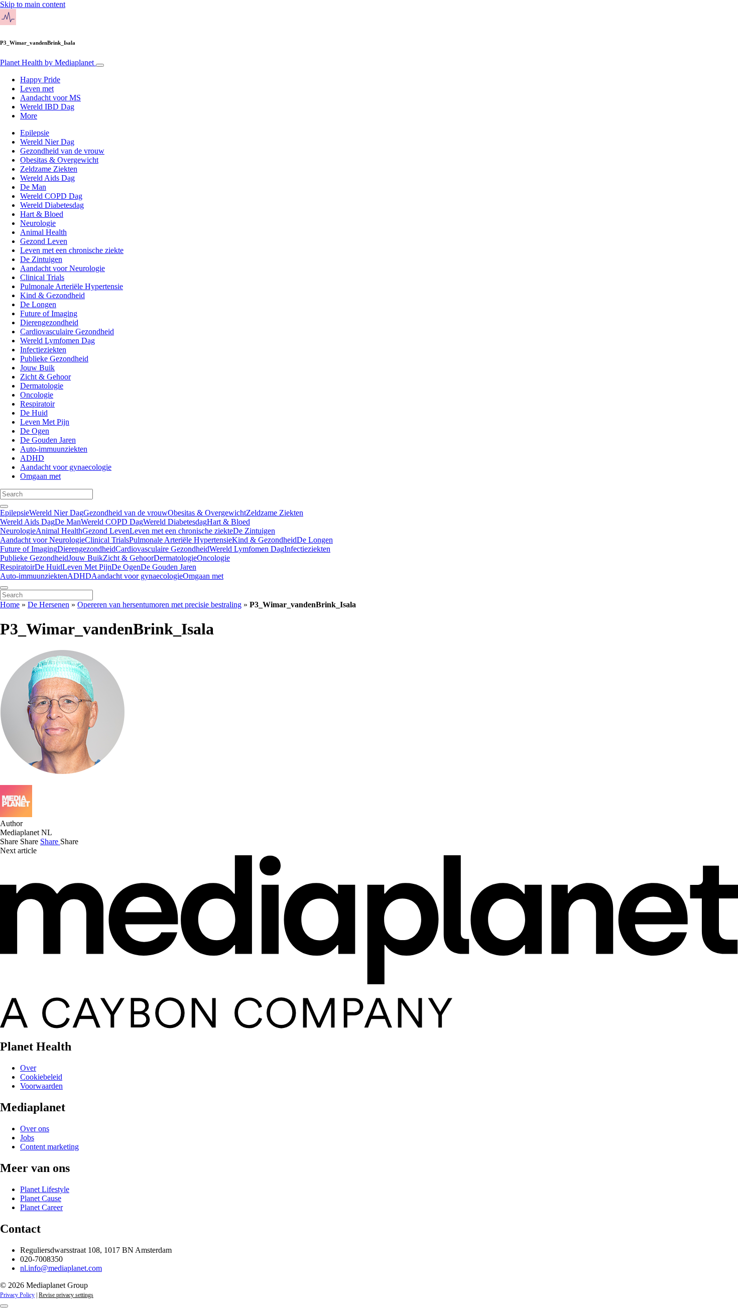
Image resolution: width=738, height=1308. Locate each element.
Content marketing (49, 1146)
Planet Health (47, 62)
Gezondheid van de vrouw (62, 151)
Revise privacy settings (66, 1294)
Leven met (37, 88)
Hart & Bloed (41, 214)
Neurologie (38, 223)
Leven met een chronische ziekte (72, 250)
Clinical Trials (42, 277)
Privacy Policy (17, 1294)
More (28, 115)
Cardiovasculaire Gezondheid (67, 331)
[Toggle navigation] (100, 65)
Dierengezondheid (49, 322)
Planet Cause (40, 1198)
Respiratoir (37, 404)
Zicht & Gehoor (45, 376)
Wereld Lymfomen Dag (57, 340)
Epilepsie (34, 132)
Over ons (34, 1128)
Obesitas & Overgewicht (59, 160)
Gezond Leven (43, 241)
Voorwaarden (41, 1086)
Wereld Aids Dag (47, 178)
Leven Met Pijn (44, 422)
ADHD (32, 458)
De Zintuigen (41, 259)
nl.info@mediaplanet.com (61, 1268)
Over (28, 1068)
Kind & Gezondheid (52, 295)
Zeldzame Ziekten (48, 169)
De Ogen (34, 431)
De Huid (34, 413)
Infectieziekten (43, 349)
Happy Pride (40, 79)
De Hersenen (48, 604)
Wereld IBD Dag (47, 106)
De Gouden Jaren (48, 440)
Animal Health (43, 232)
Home (10, 604)
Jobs (27, 1137)
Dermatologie (41, 385)
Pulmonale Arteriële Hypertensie (71, 286)
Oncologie (36, 394)
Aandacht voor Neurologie (62, 268)
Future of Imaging (48, 313)
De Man (33, 187)
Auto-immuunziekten (53, 449)
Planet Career (41, 1207)
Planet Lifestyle (44, 1189)
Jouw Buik (37, 367)
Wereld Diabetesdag (52, 205)
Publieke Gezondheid (54, 358)
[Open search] (4, 506)
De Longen (38, 304)
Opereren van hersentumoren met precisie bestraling (159, 604)
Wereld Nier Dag (47, 142)
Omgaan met (40, 476)
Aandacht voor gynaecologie (65, 467)
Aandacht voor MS (50, 97)
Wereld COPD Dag (51, 196)
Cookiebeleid (41, 1077)
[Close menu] (4, 587)
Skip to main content (32, 4)
